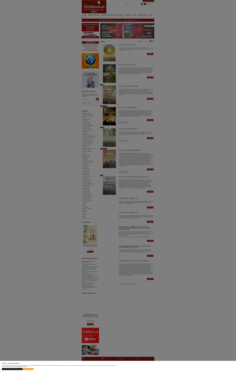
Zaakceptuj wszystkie (28, 369)
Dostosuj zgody (19, 369)
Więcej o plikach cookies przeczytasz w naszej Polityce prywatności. (14, 366)
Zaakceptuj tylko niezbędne (8, 369)
